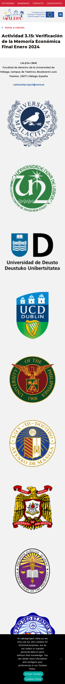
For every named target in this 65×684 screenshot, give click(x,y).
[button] (60, 14)
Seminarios (23, 3)
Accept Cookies (33, 674)
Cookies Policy (33, 679)
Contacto (38, 3)
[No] (60, 659)
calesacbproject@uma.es (28, 84)
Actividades (8, 3)
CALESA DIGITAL (54, 3)
